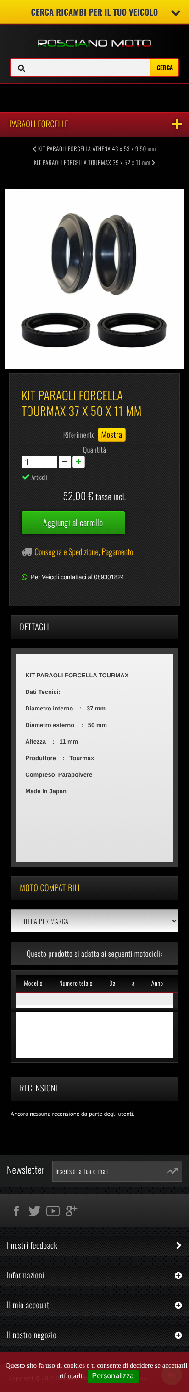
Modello (33, 983)
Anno (157, 983)
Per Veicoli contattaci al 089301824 (77, 577)
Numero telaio (76, 983)
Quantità (94, 449)
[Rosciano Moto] (94, 36)
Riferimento (79, 435)
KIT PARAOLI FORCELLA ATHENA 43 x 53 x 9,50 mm (96, 148)
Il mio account (28, 1305)
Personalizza (113, 1376)
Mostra (111, 435)
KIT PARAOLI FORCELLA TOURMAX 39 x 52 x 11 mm (93, 162)
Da (112, 983)
